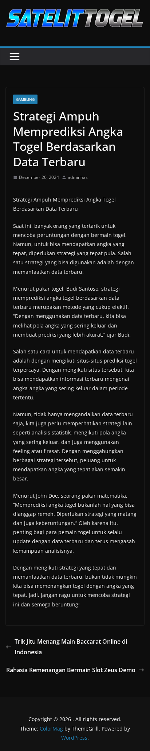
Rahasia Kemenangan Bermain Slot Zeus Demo (70, 670)
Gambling (25, 99)
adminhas (78, 177)
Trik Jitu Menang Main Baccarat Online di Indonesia (71, 646)
